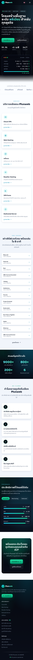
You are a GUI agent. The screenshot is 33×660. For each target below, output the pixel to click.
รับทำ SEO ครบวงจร (6, 623)
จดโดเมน (4, 615)
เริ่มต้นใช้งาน (7, 40)
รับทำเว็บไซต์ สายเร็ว (6, 626)
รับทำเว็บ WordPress (6, 628)
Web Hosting (5, 607)
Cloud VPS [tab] (5, 498)
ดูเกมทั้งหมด (15, 342)
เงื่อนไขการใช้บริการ (6, 639)
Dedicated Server (6, 612)
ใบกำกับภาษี (4, 647)
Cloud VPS (4, 604)
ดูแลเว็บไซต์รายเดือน (6, 631)
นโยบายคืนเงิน (5, 642)
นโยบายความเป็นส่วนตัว (7, 644)
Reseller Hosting (6, 610)
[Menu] (29, 2)
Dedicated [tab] (24, 498)
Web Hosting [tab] (15, 498)
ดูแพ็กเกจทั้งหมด (22, 40)
